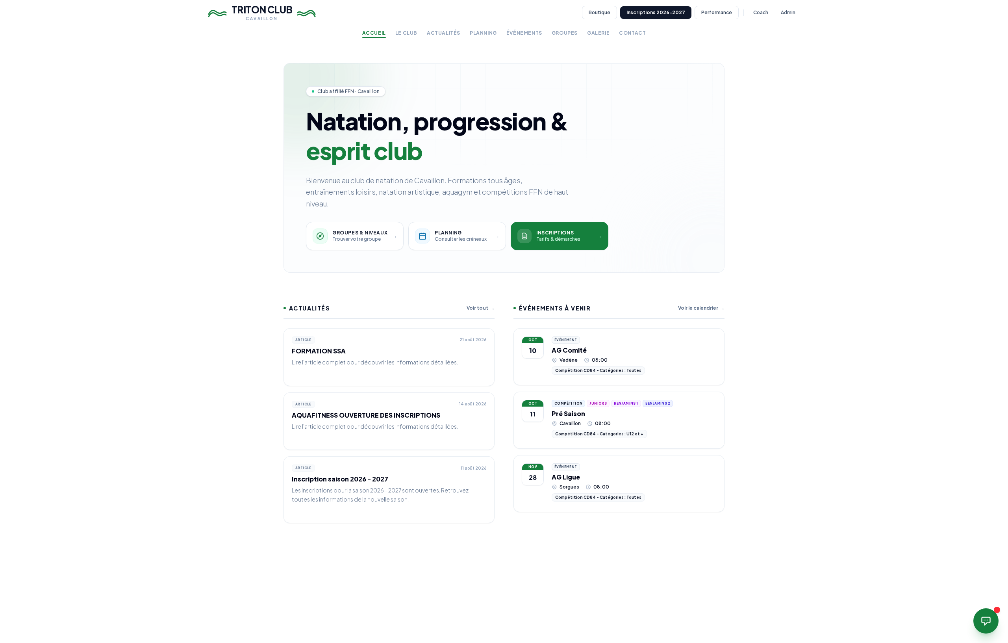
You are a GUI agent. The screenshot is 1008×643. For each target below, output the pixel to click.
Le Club (406, 33)
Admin (788, 12)
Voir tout (481, 308)
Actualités (443, 33)
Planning (483, 33)
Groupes (565, 33)
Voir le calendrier (701, 308)
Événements (524, 33)
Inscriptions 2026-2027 (655, 12)
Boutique (599, 12)
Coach (760, 12)
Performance (716, 12)
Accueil (374, 33)
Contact (632, 33)
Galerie (598, 33)
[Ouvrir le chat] (986, 621)
